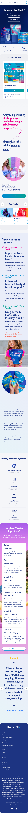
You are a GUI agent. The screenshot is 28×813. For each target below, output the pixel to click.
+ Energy (4, 740)
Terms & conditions (14, 805)
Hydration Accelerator (10, 85)
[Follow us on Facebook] (12, 808)
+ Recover (4, 742)
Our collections (5, 734)
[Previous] (2, 204)
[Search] (22, 2)
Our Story (4, 764)
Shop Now (14, 20)
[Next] (25, 204)
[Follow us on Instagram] (16, 808)
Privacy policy (19, 802)
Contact (4, 755)
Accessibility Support (7, 770)
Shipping (4, 757)
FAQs (3, 752)
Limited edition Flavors (7, 745)
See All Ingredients (14, 649)
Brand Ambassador (6, 767)
